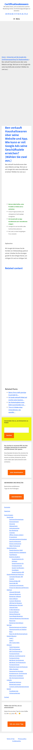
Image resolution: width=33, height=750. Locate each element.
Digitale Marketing (14, 614)
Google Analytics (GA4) (16, 550)
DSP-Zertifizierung (14, 649)
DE (12, 14)
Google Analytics (12, 548)
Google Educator (11, 636)
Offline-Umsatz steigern (16, 535)
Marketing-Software (15, 596)
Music (11, 631)
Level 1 (11, 638)
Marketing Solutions (15, 682)
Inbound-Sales (13, 607)
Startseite (7, 507)
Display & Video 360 (14, 581)
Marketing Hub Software (16, 623)
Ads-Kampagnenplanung (16, 678)
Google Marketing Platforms (15, 574)
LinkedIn (9, 680)
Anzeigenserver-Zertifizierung (18, 673)
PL (20, 14)
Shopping (12, 524)
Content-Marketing (15, 601)
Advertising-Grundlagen (16, 675)
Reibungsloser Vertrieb (16, 605)
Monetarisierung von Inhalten (18, 627)
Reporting (12, 620)
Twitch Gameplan (14, 647)
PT (16, 14)
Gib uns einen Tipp (16, 724)
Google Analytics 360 (18, 572)
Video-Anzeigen (13, 669)
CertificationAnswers (16, 4)
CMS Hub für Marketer (15, 603)
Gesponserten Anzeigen (16, 671)
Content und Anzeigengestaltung (19, 686)
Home (4, 57)
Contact (6, 697)
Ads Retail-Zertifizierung (16, 660)
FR (8, 14)
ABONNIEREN (16, 497)
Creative (11, 579)
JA (27, 14)
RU (18, 14)
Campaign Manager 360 (16, 576)
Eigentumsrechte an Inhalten (17, 629)
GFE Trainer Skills (14, 642)
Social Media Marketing (16, 616)
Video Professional (14, 546)
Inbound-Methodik (14, 592)
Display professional (15, 543)
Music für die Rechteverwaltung (18, 634)
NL (23, 14)
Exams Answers (8, 515)
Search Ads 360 (13, 583)
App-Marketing (13, 530)
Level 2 (11, 640)
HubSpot (9, 590)
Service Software (14, 612)
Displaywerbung (14, 521)
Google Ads (10, 517)
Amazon (9, 645)
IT (14, 14)
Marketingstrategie (15, 684)
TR (25, 14)
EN (6, 14)
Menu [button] (18, 19)
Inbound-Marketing (15, 594)
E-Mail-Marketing (14, 609)
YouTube (9, 625)
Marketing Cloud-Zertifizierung (18, 667)
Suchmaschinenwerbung (16, 519)
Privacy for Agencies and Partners (19, 587)
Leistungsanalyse (14, 528)
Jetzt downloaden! (16, 472)
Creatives (12, 532)
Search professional (15, 541)
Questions (7, 511)
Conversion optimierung (16, 585)
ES (10, 14)
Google (9, 689)
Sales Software (13, 598)
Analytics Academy (14, 557)
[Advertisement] (16, 39)
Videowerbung (13, 526)
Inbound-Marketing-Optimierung (19, 618)
